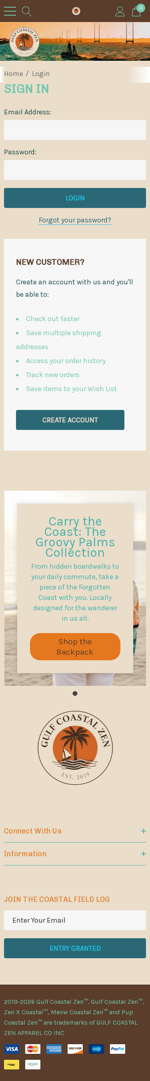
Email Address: (27, 112)
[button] (75, 646)
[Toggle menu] (10, 11)
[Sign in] (120, 11)
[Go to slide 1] (75, 693)
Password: (20, 152)
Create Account (70, 420)
